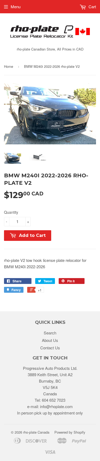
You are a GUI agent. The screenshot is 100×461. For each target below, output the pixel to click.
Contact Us (50, 347)
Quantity (11, 212)
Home (8, 66)
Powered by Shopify (69, 432)
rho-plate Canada (36, 432)
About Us (50, 340)
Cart (91, 6)
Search (50, 333)
